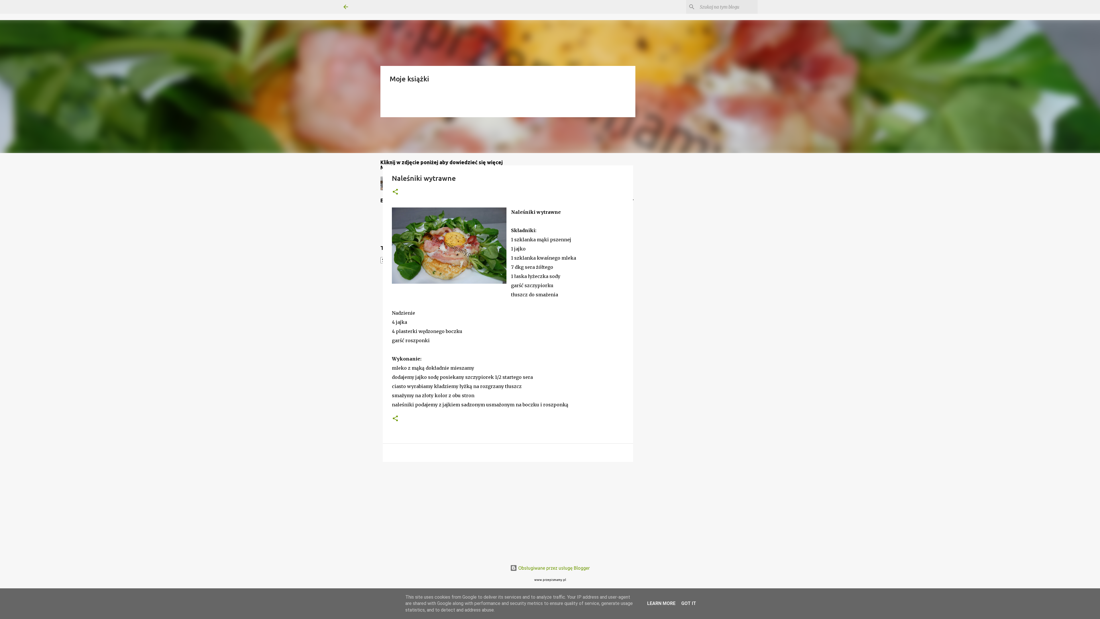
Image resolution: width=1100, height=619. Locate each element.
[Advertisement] (507, 511)
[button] (395, 192)
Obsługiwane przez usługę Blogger (553, 568)
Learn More (661, 603)
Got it (688, 603)
